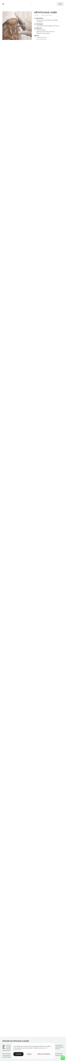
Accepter (18, 1054)
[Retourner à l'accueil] (33, 4)
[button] (3, 4)
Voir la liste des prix (42, 39)
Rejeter (29, 1054)
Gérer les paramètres (43, 1054)
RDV (60, 4)
